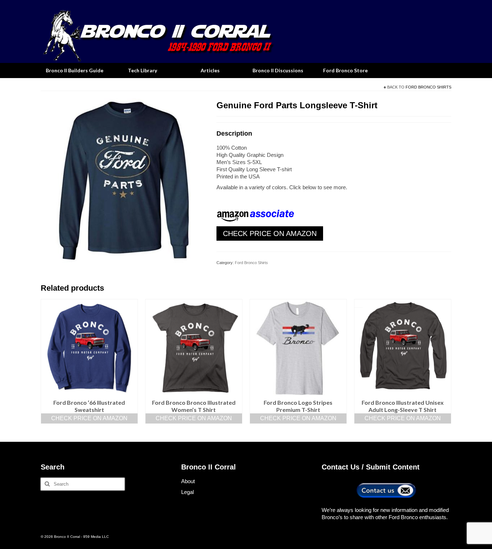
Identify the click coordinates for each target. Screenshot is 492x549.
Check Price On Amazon (270, 233)
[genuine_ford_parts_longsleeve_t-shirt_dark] (123, 180)
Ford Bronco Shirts (428, 87)
